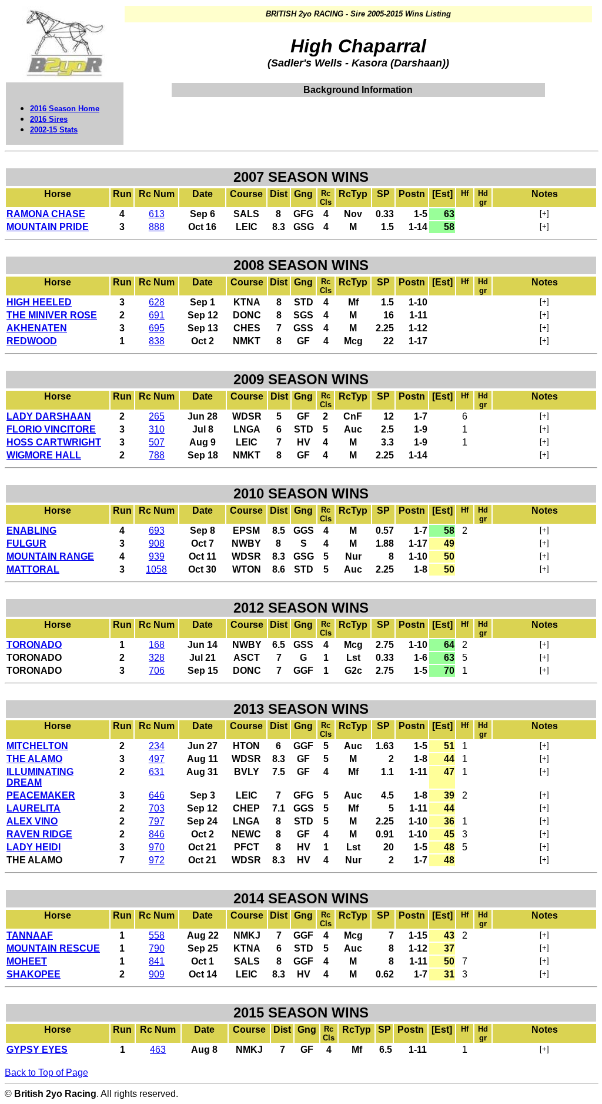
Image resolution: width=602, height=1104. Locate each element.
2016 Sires (49, 119)
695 (157, 328)
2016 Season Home (64, 108)
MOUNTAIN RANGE (50, 556)
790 (157, 948)
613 (157, 214)
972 (157, 860)
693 (157, 531)
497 (157, 759)
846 (157, 834)
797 (157, 821)
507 (157, 442)
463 (158, 1050)
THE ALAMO (34, 759)
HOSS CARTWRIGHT (53, 442)
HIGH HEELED (39, 302)
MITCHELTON (37, 746)
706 (157, 671)
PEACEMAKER (40, 795)
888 (157, 227)
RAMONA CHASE (45, 214)
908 (157, 543)
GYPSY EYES (37, 1050)
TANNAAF (29, 935)
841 (157, 961)
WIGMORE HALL (43, 455)
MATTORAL (32, 569)
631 (157, 772)
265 (157, 416)
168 (157, 645)
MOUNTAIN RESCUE (53, 948)
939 (157, 556)
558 (157, 935)
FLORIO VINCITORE (51, 429)
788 (157, 455)
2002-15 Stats (54, 129)
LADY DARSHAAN (48, 416)
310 (157, 429)
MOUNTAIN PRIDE (47, 227)
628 (157, 302)
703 (157, 808)
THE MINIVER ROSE (51, 315)
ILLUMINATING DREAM (39, 777)
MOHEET (26, 961)
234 (157, 746)
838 (157, 341)
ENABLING (31, 531)
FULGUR (26, 543)
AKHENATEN (36, 328)
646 (157, 795)
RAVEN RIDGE (39, 834)
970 (157, 847)
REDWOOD (31, 341)
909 (157, 974)
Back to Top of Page (46, 1073)
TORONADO (34, 645)
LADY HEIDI (33, 847)
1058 (156, 569)
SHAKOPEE (33, 974)
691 (157, 315)
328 (157, 658)
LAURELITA (33, 808)
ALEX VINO (32, 821)
